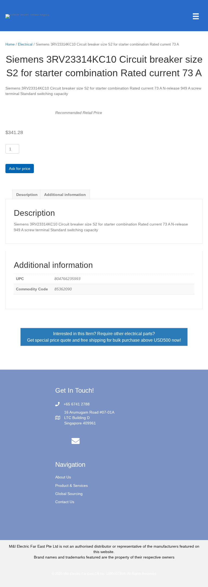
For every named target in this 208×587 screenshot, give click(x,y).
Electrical (25, 44)
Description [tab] (27, 194)
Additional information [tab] (65, 194)
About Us (63, 477)
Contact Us (64, 502)
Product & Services (71, 485)
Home (10, 44)
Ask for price (19, 168)
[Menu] (196, 16)
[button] (75, 441)
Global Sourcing (69, 493)
